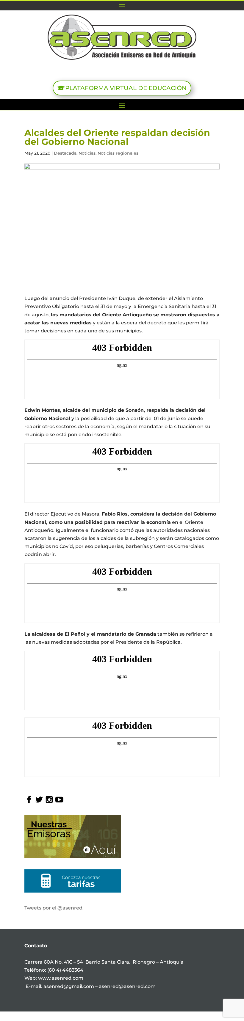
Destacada (65, 153)
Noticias (87, 153)
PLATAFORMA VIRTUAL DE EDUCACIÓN (126, 88)
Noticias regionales (118, 153)
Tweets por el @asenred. (54, 908)
